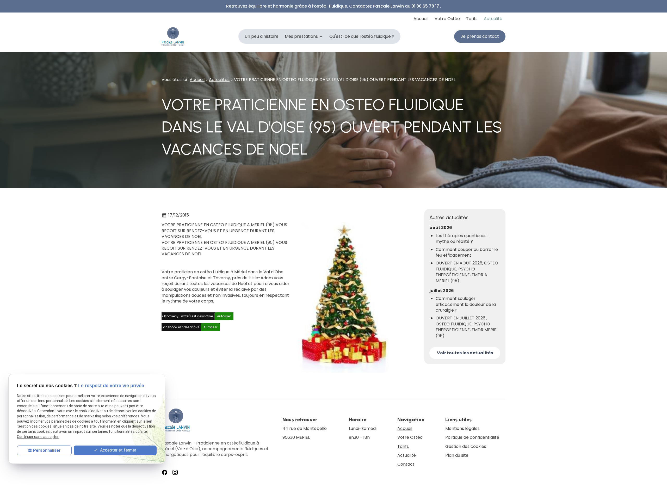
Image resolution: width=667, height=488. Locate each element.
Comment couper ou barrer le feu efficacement (467, 252)
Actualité (493, 19)
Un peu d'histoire (262, 36)
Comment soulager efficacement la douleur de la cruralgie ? (466, 304)
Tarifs (472, 19)
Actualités (219, 80)
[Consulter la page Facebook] (165, 472)
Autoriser (224, 316)
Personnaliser (47, 450)
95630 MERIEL (305, 433)
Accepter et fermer (117, 449)
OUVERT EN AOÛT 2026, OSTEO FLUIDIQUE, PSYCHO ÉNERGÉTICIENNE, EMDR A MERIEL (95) (467, 271)
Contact (406, 464)
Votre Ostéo (447, 19)
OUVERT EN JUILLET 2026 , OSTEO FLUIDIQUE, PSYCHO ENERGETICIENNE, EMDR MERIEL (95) (467, 326)
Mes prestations (301, 36)
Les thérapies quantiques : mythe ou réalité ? (462, 238)
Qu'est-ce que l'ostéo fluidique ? (361, 36)
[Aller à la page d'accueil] (173, 36)
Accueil (420, 19)
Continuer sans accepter (38, 436)
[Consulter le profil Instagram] (175, 472)
